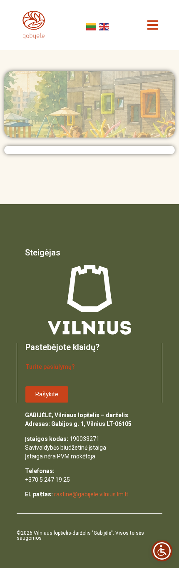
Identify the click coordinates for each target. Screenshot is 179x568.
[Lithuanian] (90, 26)
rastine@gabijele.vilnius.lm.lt (91, 494)
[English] (103, 26)
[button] (153, 25)
